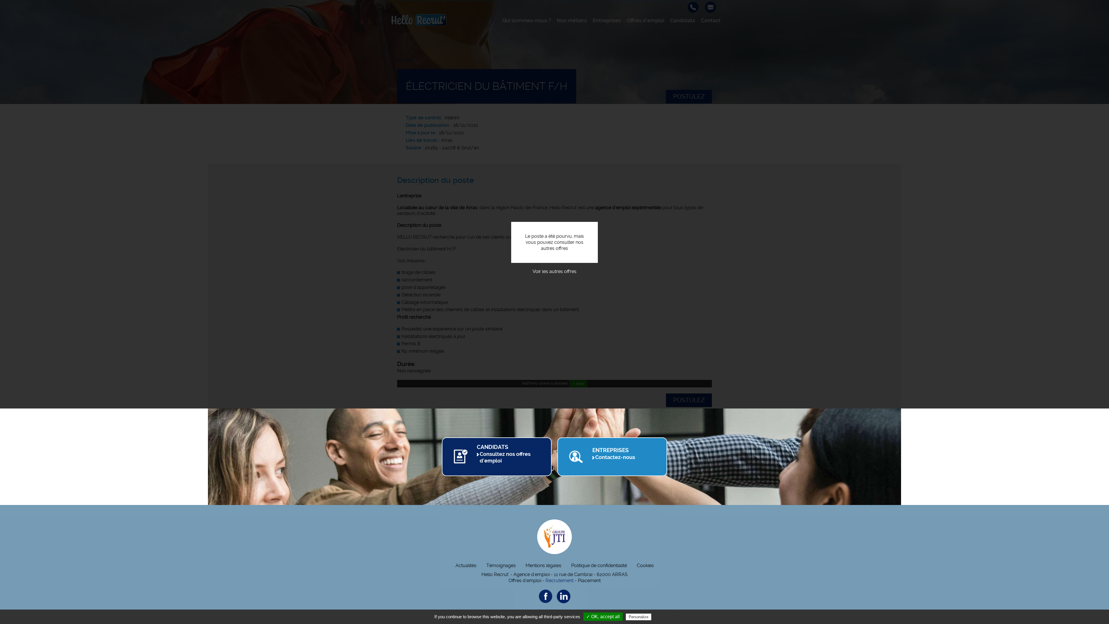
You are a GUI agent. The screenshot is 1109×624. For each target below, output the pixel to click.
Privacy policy (666, 616)
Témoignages (501, 565)
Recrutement (560, 580)
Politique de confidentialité (599, 565)
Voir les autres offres (554, 271)
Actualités (466, 565)
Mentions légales (543, 565)
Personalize (638, 617)
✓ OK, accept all (603, 616)
